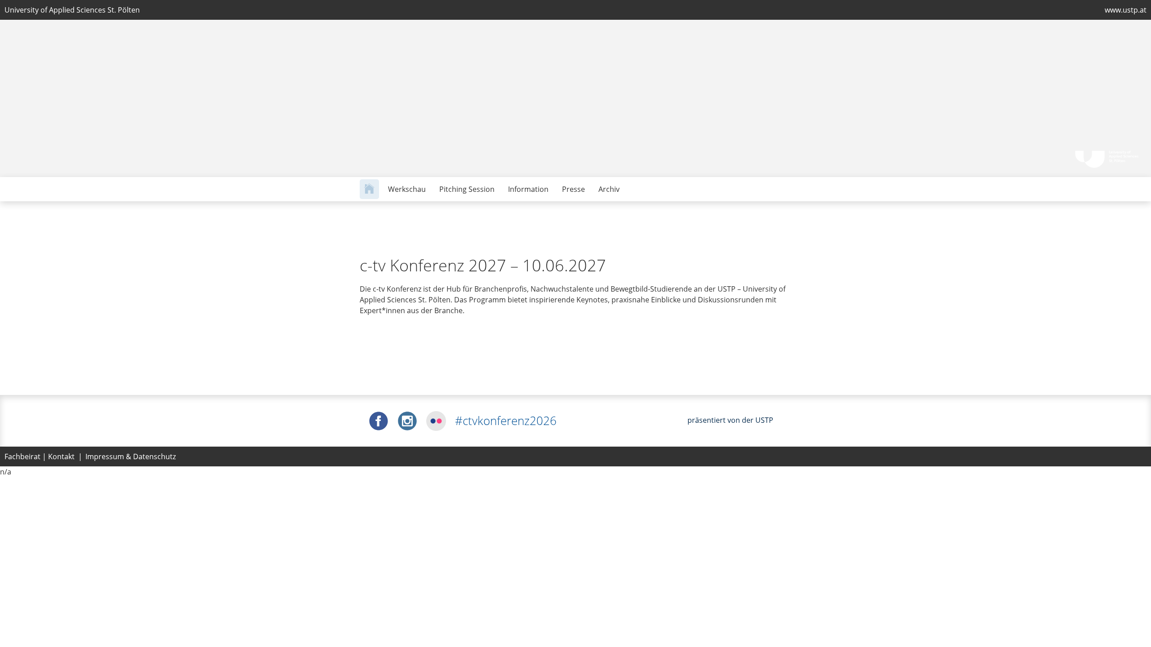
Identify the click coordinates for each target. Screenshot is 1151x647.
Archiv (609, 189)
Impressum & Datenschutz (130, 456)
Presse (573, 189)
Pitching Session (467, 189)
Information (528, 189)
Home (369, 189)
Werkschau (407, 189)
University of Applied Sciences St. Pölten (72, 10)
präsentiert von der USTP (730, 420)
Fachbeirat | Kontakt (39, 456)
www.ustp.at (1126, 10)
